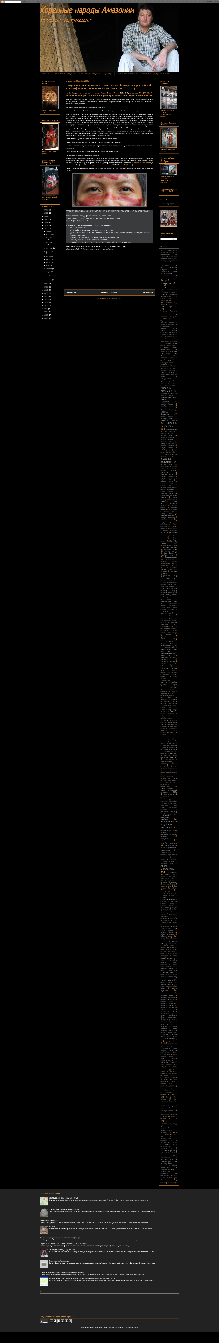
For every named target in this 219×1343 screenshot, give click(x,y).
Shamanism (166, 1090)
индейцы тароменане (167, 517)
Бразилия (164, 300)
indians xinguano (166, 984)
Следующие (71, 292)
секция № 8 (75, 249)
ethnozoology (169, 911)
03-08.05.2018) (167, 252)
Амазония (168, 274)
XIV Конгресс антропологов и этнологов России (96, 249)
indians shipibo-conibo (168, 970)
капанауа (163, 571)
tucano (165, 1116)
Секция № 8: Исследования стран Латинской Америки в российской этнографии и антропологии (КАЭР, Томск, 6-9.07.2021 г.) (108, 87)
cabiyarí (169, 890)
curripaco (163, 903)
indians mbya (164, 960)
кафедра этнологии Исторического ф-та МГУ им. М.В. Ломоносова (168, 575)
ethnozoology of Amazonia (167, 913)
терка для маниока (169, 774)
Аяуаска (165, 292)
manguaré (163, 1027)
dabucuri (172, 903)
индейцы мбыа (166, 485)
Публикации (108, 74)
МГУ (176, 645)
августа (49, 256)
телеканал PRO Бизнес (168, 773)
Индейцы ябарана (167, 553)
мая (48, 265)
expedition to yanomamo (168, 918)
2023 (46, 219)
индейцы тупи (164, 523)
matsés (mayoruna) (168, 1038)
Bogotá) (162, 886)
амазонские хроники (167, 278)
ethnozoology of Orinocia (167, 914)
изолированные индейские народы (168, 379)
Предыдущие (147, 292)
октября (49, 248)
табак (175, 767)
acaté (172, 861)
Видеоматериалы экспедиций (89, 74)
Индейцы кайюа (166, 441)
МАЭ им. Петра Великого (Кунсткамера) (168, 644)
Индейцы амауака (167, 393)
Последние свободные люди (59, 1261)
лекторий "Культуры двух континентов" (168, 624)
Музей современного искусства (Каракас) (168, 674)
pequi (166, 1079)
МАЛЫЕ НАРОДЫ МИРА (48, 1220)
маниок (168, 634)
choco (172, 895)
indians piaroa (166, 968)
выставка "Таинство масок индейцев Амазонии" (168, 330)
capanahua (164, 892)
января (49, 280)
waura (166, 1134)
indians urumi (173, 976)
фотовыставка (169, 794)
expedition (164, 916)
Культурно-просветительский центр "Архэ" (166, 613)
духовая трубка (172, 345)
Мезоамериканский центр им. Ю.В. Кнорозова (168, 655)
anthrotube (172, 876)
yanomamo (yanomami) (168, 1178)
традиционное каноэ (170, 780)
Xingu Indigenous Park (168, 1162)
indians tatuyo (168, 972)
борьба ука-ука (166, 298)
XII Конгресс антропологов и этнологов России (168, 1157)
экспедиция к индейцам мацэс (168, 839)
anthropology (172, 872)
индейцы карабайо (166, 447)
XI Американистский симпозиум (168, 1146)
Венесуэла (165, 304)
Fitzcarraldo (166, 920)
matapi (162, 1032)
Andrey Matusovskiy (167, 867)
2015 (46, 296)
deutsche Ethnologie (166, 905)
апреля (49, 269)
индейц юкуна (170, 385)
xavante (167, 1144)
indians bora (164, 938)
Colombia (163, 897)
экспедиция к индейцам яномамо (168, 843)
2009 (46, 315)
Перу (172, 711)
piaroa (162, 1087)
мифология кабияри (167, 661)
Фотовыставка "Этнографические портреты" (165, 797)
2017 (46, 290)
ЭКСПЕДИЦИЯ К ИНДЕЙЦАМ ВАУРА (62, 1250)
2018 (46, 287)
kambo (172, 1023)
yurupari (172, 1183)
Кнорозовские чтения (168, 601)
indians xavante (166, 982)
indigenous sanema (166, 1001)
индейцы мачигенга (166, 483)
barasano (174, 882)
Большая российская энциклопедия (168, 295)
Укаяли (166, 782)
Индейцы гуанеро (166, 433)
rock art (175, 1089)
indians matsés (166, 959)
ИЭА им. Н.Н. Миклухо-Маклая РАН (168, 567)
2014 (46, 299)
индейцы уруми (172, 528)
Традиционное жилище (168, 778)
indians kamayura (167, 947)
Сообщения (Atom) (115, 298)
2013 (46, 302)
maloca (162, 1025)
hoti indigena (173, 922)
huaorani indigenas (167, 932)
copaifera (163, 901)
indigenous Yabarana (167, 1003)
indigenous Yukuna (167, 1007)
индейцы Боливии (167, 408)
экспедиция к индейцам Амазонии (168, 824)
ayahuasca (171, 880)
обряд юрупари (168, 703)
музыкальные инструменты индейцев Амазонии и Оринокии (168, 682)
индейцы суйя (169, 511)
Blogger (135, 1327)
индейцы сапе (173, 509)
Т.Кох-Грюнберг (164, 767)
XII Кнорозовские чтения (167, 1154)
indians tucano (164, 974)
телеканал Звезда (168, 770)
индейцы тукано (166, 521)
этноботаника (169, 845)
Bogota (172, 884)
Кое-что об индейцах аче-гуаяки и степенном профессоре (60, 1238)
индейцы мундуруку (167, 487)
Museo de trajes (165, 1052)
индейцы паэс (171, 499)
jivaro (164, 1019)
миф (173, 657)
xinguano (167, 1163)
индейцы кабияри (167, 437)
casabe (173, 892)
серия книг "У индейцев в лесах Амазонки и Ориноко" (168, 755)
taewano (163, 1095)
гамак (162, 336)
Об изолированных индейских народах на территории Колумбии (62, 1272)
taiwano (174, 1094)
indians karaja (164, 949)
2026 (46, 210)
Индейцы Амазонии (166, 389)
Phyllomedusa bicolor (167, 1085)
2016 (46, 293)
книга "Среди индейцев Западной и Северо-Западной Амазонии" (168, 590)
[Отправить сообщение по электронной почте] (124, 246)
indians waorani (168, 978)
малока (165, 630)
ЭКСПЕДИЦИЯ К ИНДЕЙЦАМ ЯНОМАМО (63, 1198)
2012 (46, 306)
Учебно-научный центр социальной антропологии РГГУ (168, 790)
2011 (46, 309)
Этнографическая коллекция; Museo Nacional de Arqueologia (168, 854)
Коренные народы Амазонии (87, 10)
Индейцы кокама (166, 456)
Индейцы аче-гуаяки (167, 397)
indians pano (171, 966)
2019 (46, 284)
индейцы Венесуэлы (168, 424)
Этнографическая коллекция (127, 74)
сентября (49, 251)
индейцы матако (166, 478)
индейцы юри (169, 551)
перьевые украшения (167, 713)
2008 (46, 318)
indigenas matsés (167, 996)
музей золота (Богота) (168, 668)
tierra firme (165, 1112)
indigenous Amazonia (167, 998)
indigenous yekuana (167, 1005)
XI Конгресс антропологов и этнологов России (168, 1150)
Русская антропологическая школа (167, 736)
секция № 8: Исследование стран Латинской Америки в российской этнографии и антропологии (168, 747)
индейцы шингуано (168, 542)
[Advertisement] (109, 269)
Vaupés (174, 1118)
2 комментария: (115, 246)
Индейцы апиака (166, 395)
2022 (46, 222)
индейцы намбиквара (167, 489)
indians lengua (164, 953)
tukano (173, 1116)
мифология (164, 659)
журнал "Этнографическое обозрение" (168, 363)
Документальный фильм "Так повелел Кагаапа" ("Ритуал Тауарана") (63, 1244)
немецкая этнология (170, 701)
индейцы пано (164, 495)
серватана (163, 753)
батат (173, 292)
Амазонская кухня (167, 276)
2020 (46, 229)
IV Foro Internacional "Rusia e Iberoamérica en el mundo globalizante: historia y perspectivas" (168, 1013)
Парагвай (163, 705)
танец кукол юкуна (170, 769)
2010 (46, 312)
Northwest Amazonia (170, 1077)
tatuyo (167, 1097)
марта (48, 272)
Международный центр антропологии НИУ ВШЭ (168, 649)
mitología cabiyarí (171, 1041)
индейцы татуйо (166, 519)
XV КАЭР (163, 1177)
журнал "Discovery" (167, 372)
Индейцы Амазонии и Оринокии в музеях (155, 74)
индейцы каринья (172, 452)
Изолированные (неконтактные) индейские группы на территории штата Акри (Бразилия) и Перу (82, 1278)
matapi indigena (172, 1032)
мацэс (162, 642)
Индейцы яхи (170, 559)
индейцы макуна (166, 476)
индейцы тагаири (166, 513)
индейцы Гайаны (171, 429)
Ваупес (169, 302)
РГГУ (171, 730)
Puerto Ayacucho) (165, 1089)
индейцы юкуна (170, 549)
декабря (49, 231)
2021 (46, 225)
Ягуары (165, 861)
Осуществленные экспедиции (64, 74)
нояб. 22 (49, 242)
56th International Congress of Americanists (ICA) (168, 264)
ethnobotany (173, 909)
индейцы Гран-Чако (169, 431)
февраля (49, 275)
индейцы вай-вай (166, 416)
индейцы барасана (164, 400)
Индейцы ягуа (166, 555)
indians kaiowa (169, 945)
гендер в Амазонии (171, 336)
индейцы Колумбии (166, 460)
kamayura (163, 1023)
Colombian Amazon (167, 899)
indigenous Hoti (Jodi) (167, 999)
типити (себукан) (166, 776)
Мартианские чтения (167, 636)
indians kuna (171, 951)
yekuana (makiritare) (167, 1181)
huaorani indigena (166, 930)
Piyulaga (171, 1087)
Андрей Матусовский (167, 282)
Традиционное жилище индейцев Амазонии (64, 1209)
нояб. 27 (49, 237)
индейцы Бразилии (164, 413)
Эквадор (163, 813)
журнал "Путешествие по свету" (168, 353)
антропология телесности (168, 291)
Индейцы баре (166, 406)
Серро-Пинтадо (169, 759)
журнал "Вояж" (164, 351)
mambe (172, 1024)
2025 (46, 213)
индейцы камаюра (167, 443)
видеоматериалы (168, 306)
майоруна (174, 628)
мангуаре (174, 632)
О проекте (45, 74)
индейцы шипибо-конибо (168, 545)
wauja (175, 1133)
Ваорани (52, 1226)
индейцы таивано (167, 515)
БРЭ (175, 300)
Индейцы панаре (166, 493)
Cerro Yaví (174, 894)
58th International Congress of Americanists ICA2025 (168, 269)
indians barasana (166, 936)
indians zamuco (166, 994)
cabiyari (174, 888)
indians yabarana (165, 986)
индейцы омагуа (166, 491)
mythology (174, 1075)
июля (48, 259)
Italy (161, 1009)
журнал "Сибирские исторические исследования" (168, 357)
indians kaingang (172, 943)
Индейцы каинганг (166, 439)
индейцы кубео (166, 464)
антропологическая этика (167, 289)
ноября (49, 234)
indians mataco (170, 957)
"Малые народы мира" (168, 250)
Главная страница (109, 292)
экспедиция (165, 815)
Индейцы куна (164, 466)
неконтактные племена (168, 699)
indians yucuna (166, 992)
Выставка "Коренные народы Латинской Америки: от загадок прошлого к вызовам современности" (168, 322)
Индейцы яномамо (168, 557)
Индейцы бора (166, 410)
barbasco (165, 884)
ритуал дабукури (166, 732)
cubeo (172, 901)
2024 (46, 216)
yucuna (163, 1183)
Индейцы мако (166, 474)
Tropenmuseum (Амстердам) (168, 1114)
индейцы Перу (168, 501)
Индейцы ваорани (167, 418)
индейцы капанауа (167, 445)
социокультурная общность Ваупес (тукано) (168, 763)
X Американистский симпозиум (168, 1138)
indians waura (166, 980)
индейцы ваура (168, 420)
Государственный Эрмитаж (168, 341)
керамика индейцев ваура (168, 580)
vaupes (163, 1119)
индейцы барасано (167, 404)
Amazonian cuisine (166, 863)
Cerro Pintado (164, 894)
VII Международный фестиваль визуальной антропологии (168, 1123)
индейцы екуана (166, 435)
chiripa (165, 895)
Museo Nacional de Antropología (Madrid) (168, 1071)
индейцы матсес (166, 480)
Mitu (164, 1043)
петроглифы (164, 715)
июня (48, 262)
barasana (163, 882)
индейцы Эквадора (170, 547)
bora (169, 886)
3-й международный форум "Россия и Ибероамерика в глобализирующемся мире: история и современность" (168, 256)
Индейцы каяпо (168, 454)
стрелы (172, 765)
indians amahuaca (167, 934)
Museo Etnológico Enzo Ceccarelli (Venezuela (168, 1068)
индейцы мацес (166, 482)
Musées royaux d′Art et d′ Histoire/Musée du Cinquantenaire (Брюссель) (168, 1045)
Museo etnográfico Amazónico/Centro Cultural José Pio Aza (168, 1060)
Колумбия (172, 605)
